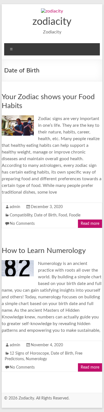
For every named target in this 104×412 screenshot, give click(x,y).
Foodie (74, 215)
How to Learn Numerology (44, 250)
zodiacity (52, 22)
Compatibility (21, 215)
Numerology (36, 359)
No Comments (22, 224)
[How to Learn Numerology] (18, 263)
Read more (90, 224)
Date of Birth (45, 215)
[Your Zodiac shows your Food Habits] (18, 118)
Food (63, 215)
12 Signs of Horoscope (29, 353)
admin (15, 207)
